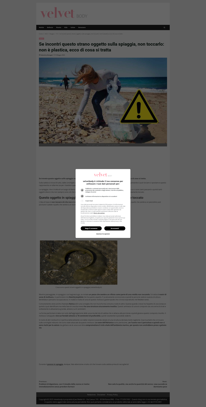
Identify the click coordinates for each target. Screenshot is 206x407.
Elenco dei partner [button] (99, 213)
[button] (103, 200)
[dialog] (103, 203)
